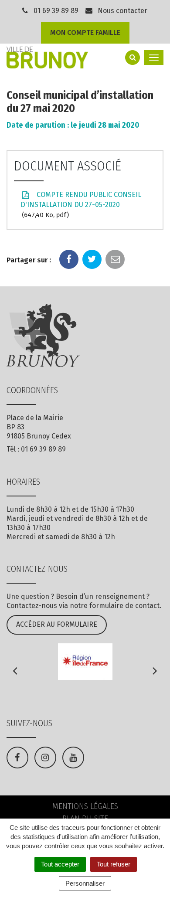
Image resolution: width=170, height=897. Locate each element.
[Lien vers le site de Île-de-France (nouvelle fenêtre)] (85, 661)
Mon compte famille (85, 32)
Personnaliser (85, 883)
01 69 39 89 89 (56, 11)
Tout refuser (113, 864)
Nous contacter (121, 11)
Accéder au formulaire (56, 624)
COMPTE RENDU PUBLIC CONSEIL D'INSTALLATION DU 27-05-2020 (80, 204)
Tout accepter (60, 864)
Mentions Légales (85, 806)
